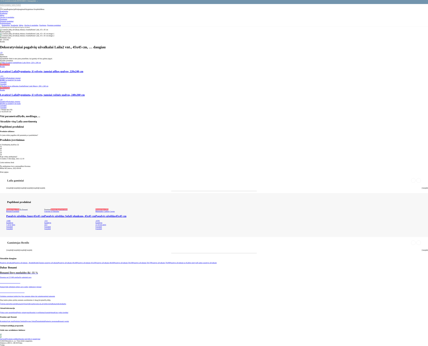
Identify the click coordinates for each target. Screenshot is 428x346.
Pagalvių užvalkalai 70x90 (160, 263)
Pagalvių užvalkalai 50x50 (123, 263)
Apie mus (10, 321)
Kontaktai (3, 321)
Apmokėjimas (49, 312)
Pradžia (2, 27)
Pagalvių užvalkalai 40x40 (67, 263)
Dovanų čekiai (30, 321)
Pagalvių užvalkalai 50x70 (142, 263)
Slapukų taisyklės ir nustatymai (29, 339)
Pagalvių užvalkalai (25, 27)
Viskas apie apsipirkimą (8, 312)
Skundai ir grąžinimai (37, 312)
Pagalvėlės (17, 27)
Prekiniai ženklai (19, 321)
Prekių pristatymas (23, 312)
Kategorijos (7, 27)
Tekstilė (12, 27)
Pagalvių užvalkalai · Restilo (24, 263)
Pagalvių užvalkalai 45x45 (86, 263)
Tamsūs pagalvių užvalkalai (48, 263)
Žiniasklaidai (40, 321)
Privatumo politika (12, 339)
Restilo (36, 263)
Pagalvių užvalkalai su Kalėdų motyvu (183, 263)
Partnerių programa (51, 321)
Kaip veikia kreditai (61, 312)
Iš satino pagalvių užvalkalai (207, 263)
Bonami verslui (63, 321)
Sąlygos (3, 339)
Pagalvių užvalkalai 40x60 (104, 263)
